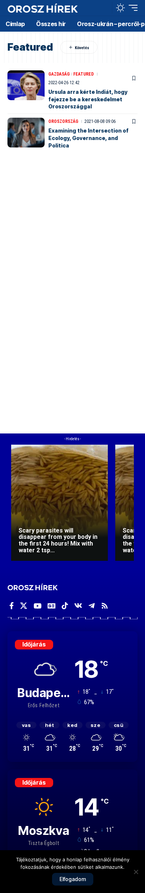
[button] (104, 8)
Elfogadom (72, 879)
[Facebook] (11, 606)
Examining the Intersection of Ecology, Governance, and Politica (88, 137)
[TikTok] (65, 606)
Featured (83, 74)
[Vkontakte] (78, 606)
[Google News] (51, 606)
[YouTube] (37, 606)
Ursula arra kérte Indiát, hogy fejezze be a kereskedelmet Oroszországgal (88, 99)
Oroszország (63, 121)
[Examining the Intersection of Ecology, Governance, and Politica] (26, 132)
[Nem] (135, 871)
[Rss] (104, 606)
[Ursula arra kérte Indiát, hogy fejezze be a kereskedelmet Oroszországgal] (26, 85)
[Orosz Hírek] (42, 8)
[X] (23, 606)
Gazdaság (59, 74)
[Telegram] (92, 606)
